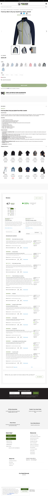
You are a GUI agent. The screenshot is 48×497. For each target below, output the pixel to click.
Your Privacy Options (33, 455)
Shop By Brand (32, 460)
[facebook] (21, 13)
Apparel (5, 9)
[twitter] (24, 13)
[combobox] (24, 7)
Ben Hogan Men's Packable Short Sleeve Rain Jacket (27, 176)
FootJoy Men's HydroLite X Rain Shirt (35, 160)
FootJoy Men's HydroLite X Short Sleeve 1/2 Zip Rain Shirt (27, 160)
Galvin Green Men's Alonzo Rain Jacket (20, 176)
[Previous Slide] (4, 0)
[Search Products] (46, 7)
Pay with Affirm (32, 453)
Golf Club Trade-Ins (33, 446)
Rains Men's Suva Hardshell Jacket (42, 176)
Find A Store (11, 468)
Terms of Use (9, 494)
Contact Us (11, 471)
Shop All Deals (32, 458)
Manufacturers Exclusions (34, 444)
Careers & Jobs (11, 470)
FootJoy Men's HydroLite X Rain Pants (5, 176)
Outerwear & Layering (10, 9)
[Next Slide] (43, 0)
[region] (15, 491)
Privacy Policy (32, 456)
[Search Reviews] (19, 232)
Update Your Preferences (34, 450)
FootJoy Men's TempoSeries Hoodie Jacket (13, 176)
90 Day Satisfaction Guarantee (35, 442)
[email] (27, 13)
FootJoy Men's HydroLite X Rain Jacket (12, 160)
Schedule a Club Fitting (34, 441)
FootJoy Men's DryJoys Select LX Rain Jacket (5, 160)
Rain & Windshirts (16, 9)
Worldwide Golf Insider (33, 447)
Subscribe (36, 399)
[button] (3, 65)
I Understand (24, 489)
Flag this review (25, 247)
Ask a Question (39, 376)
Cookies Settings (24, 491)
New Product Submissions (34, 452)
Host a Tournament (33, 449)
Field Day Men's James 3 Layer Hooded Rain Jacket (35, 176)
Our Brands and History (12, 467)
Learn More (24, 481)
